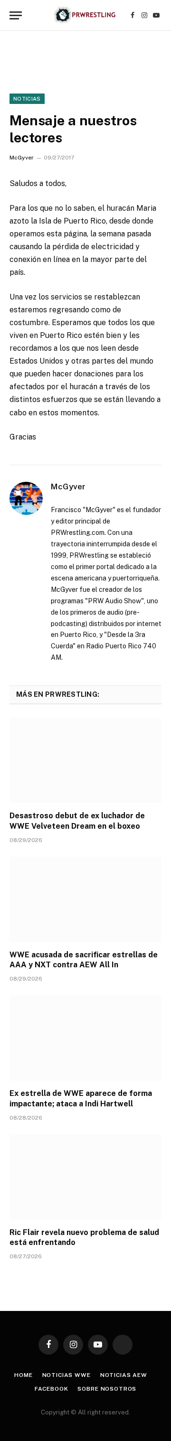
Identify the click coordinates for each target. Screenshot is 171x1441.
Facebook (51, 1388)
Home (23, 1375)
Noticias (27, 99)
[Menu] (16, 15)
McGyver (22, 157)
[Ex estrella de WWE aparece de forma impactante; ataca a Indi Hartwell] (86, 1038)
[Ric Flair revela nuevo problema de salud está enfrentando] (86, 1177)
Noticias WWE (66, 1375)
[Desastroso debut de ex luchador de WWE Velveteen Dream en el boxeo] (86, 760)
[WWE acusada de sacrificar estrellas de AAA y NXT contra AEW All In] (86, 899)
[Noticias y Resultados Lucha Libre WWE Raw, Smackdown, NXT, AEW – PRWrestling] (85, 15)
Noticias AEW (123, 1375)
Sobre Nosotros (106, 1388)
